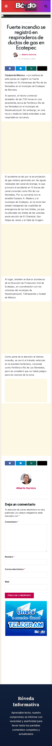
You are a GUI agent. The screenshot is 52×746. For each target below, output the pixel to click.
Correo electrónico (15, 569)
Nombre (10, 556)
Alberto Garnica (29, 54)
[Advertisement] (26, 147)
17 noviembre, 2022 (26, 59)
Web (7, 582)
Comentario (12, 521)
